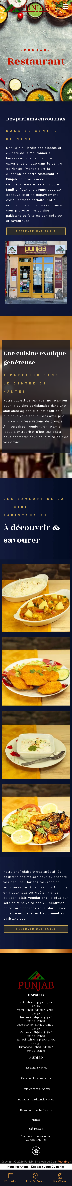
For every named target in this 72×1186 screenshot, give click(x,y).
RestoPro (63, 1161)
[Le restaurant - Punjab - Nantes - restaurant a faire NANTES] (36, 744)
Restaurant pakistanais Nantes (36, 1099)
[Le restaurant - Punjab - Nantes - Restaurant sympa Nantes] (36, 671)
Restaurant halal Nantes (36, 1088)
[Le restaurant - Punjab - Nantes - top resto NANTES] (36, 272)
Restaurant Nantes (36, 1067)
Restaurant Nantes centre (36, 1078)
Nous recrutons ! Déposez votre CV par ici (36, 1167)
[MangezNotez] (36, 1153)
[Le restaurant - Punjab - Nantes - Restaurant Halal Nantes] (36, 598)
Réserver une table (36, 231)
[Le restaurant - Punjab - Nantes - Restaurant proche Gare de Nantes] (36, 818)
